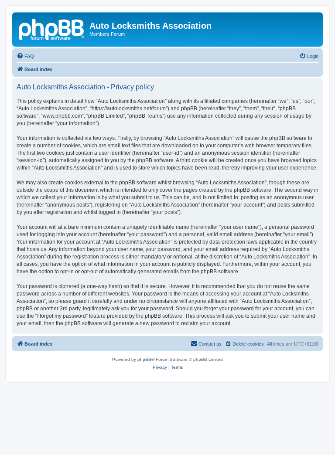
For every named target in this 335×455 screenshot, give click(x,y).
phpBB (144, 359)
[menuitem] (25, 56)
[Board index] (51, 28)
